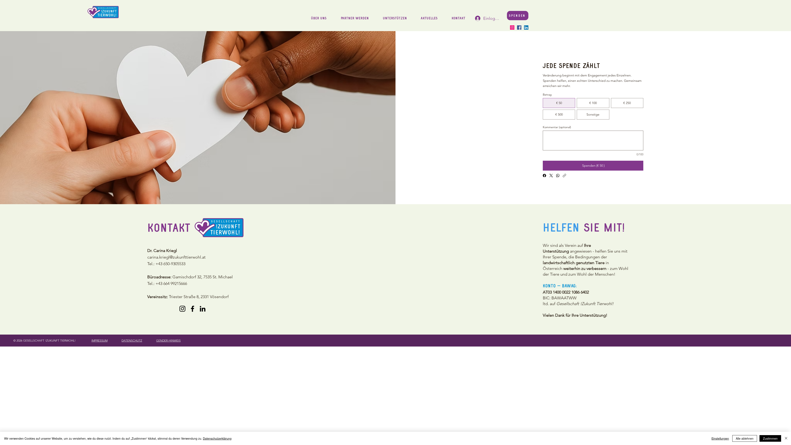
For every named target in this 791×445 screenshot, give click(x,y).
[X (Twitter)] (551, 175)
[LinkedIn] (526, 27)
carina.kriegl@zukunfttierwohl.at (176, 257)
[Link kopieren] (564, 175)
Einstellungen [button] (720, 438)
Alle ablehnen (745, 438)
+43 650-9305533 (170, 263)
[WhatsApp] (557, 175)
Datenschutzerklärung (217, 438)
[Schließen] (786, 438)
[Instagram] (512, 27)
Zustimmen (770, 438)
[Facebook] (519, 27)
